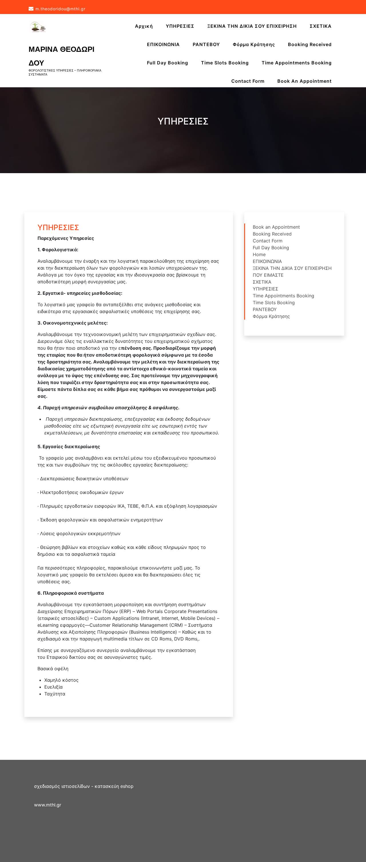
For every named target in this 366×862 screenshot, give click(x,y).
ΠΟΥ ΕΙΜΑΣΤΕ (268, 275)
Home (259, 254)
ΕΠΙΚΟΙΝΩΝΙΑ (163, 44)
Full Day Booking (167, 63)
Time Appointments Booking (297, 63)
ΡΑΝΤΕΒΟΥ (206, 44)
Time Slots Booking (225, 63)
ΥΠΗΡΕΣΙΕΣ (180, 26)
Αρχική (144, 26)
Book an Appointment (304, 81)
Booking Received (310, 44)
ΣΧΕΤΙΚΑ (321, 26)
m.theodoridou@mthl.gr (60, 8)
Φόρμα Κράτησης (254, 44)
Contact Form (247, 81)
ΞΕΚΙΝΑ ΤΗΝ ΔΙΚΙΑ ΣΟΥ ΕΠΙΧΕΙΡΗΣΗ (252, 26)
